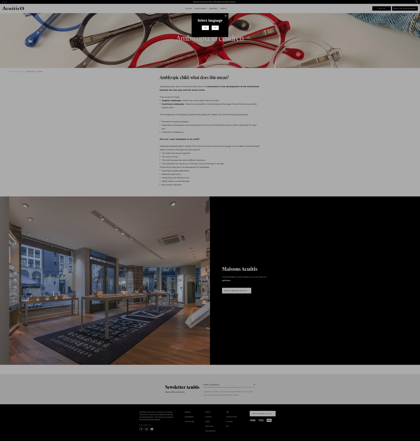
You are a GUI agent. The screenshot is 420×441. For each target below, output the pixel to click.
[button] (225, 15)
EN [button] (205, 28)
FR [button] (215, 28)
